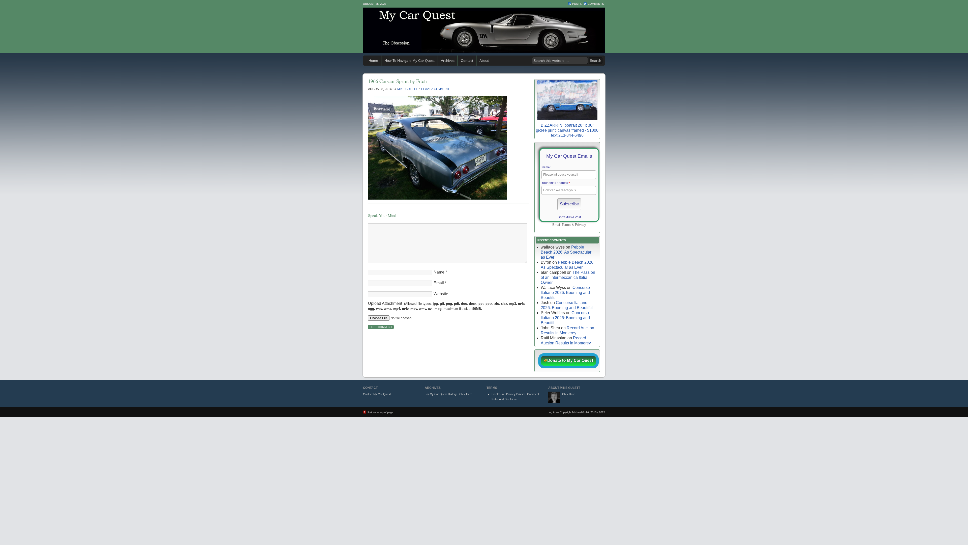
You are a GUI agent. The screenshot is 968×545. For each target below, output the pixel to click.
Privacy (580, 225)
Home (373, 61)
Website (441, 294)
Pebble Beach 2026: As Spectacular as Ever (566, 252)
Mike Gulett (407, 89)
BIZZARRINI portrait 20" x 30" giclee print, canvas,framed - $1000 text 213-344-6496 (567, 130)
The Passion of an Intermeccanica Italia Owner (568, 277)
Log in (551, 412)
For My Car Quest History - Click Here (448, 394)
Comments (596, 3)
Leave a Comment (435, 89)
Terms (566, 225)
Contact (467, 61)
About (484, 61)
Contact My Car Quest (377, 394)
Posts (577, 3)
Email (439, 283)
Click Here (568, 394)
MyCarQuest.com (484, 30)
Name (439, 272)
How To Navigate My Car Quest (409, 61)
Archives (448, 61)
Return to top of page (380, 412)
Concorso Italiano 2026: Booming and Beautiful (565, 292)
